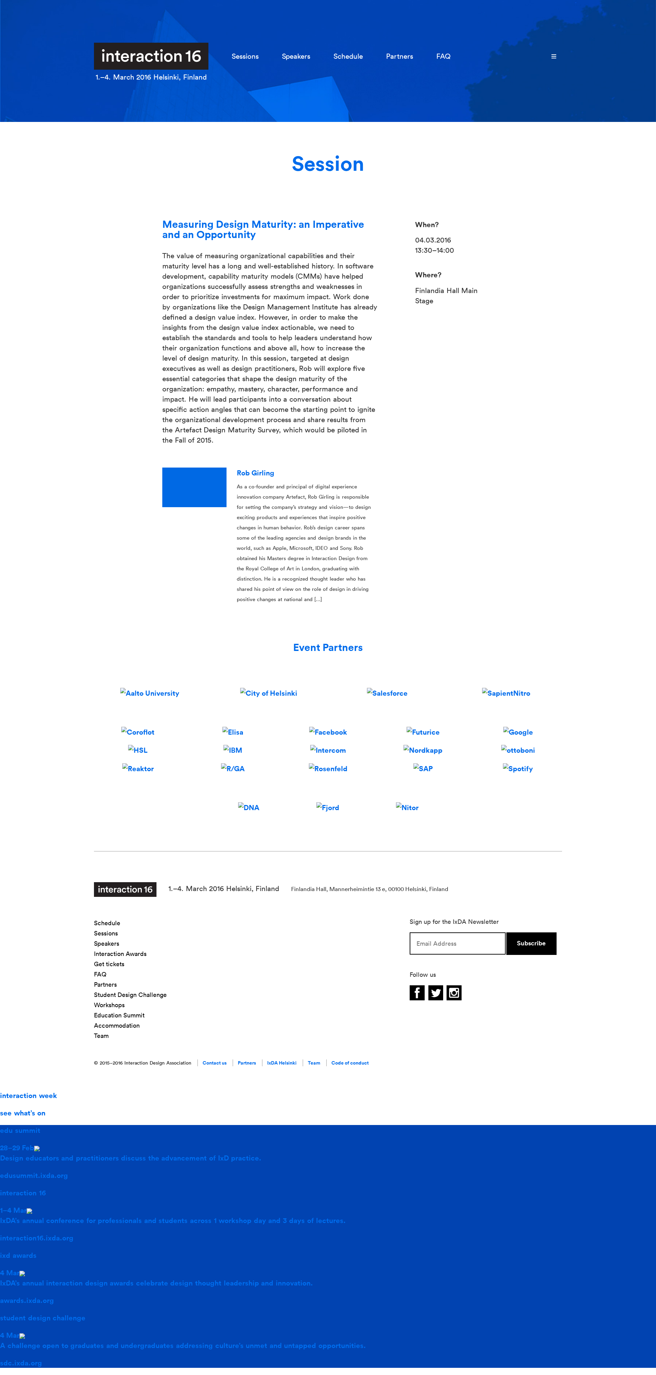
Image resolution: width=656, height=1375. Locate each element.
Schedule (348, 56)
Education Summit (119, 1015)
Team (101, 1036)
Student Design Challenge (130, 995)
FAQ (443, 56)
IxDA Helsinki (282, 1062)
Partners (399, 56)
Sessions (245, 56)
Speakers (296, 56)
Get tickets (109, 964)
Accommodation (117, 1025)
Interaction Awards (120, 954)
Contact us (215, 1062)
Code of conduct (350, 1062)
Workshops (109, 1005)
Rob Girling (255, 472)
